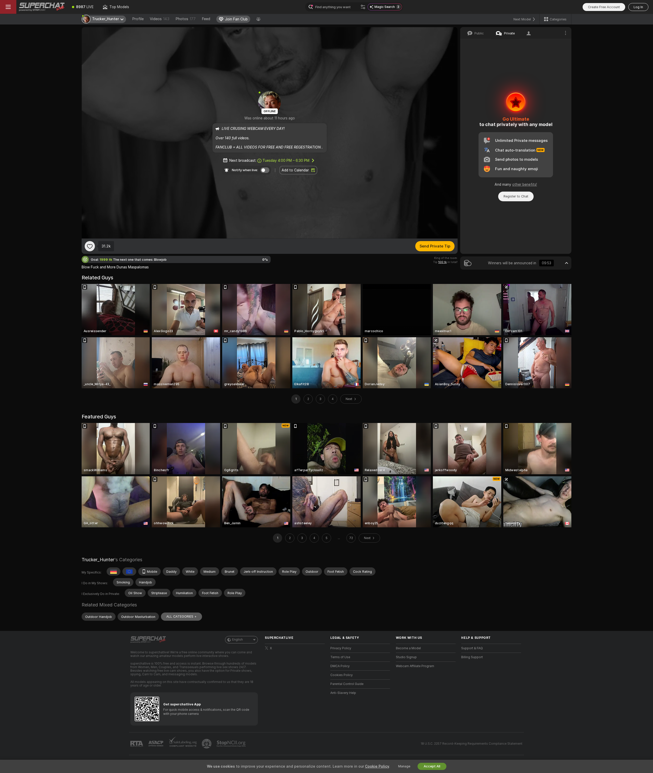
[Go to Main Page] (41, 7)
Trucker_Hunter (98, 559)
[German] (113, 571)
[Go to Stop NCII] (232, 744)
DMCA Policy (340, 666)
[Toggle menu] (8, 7)
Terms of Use (340, 657)
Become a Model (408, 648)
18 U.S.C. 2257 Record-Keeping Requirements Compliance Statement (471, 743)
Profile (138, 19)
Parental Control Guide (346, 684)
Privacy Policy (340, 648)
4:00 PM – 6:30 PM (285, 160)
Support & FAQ (472, 648)
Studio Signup (406, 657)
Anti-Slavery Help (343, 693)
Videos (159, 19)
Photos (185, 19)
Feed (206, 19)
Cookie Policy (377, 766)
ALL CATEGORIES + (181, 616)
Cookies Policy (341, 675)
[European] (129, 571)
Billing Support (472, 657)
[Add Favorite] (90, 246)
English (237, 639)
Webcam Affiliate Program (415, 666)
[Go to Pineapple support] (207, 744)
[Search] (363, 6)
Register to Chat (516, 196)
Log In (638, 7)
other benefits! (524, 184)
